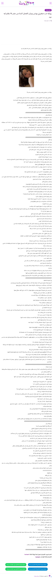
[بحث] (2, 3)
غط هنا (26, 554)
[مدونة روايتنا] (26, 3)
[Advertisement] (26, 31)
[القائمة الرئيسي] (51, 3)
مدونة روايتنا (36, 576)
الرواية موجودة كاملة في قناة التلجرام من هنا (37, 564)
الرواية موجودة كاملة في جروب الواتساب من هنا (16, 564)
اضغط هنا (37, 557)
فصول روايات (48, 10)
